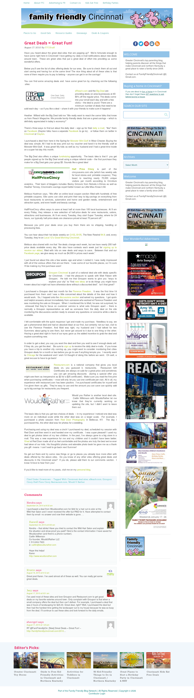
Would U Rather (76, 482)
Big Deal (100, 90)
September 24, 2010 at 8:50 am (42, 524)
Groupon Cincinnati (58, 272)
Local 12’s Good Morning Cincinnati (61, 237)
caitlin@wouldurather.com (44, 544)
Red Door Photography (73, 419)
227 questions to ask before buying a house (144, 95)
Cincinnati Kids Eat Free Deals (158, 673)
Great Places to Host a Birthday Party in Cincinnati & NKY (131, 676)
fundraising (64, 156)
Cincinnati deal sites (77, 479)
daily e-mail (98, 127)
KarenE (33, 521)
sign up (67, 346)
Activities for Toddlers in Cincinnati (75, 675)
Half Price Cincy (83, 169)
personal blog (83, 469)
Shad (26, 441)
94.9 (103, 234)
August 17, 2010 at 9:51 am (38, 593)
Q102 (72, 234)
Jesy (29, 590)
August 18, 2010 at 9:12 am (38, 572)
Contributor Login (97, 693)
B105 (79, 234)
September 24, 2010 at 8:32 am (40, 505)
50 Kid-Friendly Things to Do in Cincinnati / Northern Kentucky (104, 676)
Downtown (45, 479)
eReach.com (81, 90)
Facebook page (31, 253)
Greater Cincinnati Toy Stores (25, 673)
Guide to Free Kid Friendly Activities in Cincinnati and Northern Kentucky (51, 676)
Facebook (32, 130)
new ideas (80, 281)
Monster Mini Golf (79, 140)
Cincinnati (29, 133)
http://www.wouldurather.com (43, 555)
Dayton (40, 133)
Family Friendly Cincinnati (97, 19)
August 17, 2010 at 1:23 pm (38, 624)
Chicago (31, 355)
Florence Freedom (82, 291)
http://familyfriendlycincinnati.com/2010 (45, 630)
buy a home (147, 91)
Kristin (31, 570)
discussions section (69, 297)
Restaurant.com (62, 364)
